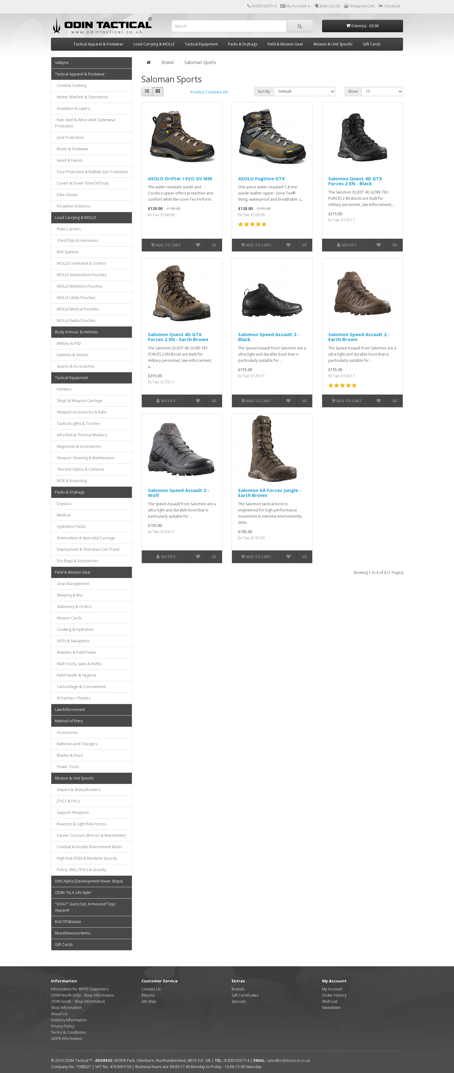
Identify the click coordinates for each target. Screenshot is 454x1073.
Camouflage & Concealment (80, 686)
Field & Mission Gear (285, 44)
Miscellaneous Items (72, 933)
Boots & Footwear (72, 149)
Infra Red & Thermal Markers (81, 435)
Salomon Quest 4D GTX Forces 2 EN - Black (355, 181)
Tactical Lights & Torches (77, 423)
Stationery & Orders (73, 606)
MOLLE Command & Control (80, 263)
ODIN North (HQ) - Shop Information (82, 995)
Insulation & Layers (72, 108)
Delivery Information (69, 1020)
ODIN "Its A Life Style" (73, 892)
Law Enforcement (70, 709)
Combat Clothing (70, 85)
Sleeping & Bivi (68, 595)
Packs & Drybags (242, 44)
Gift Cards (371, 44)
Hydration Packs (70, 526)
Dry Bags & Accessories (76, 560)
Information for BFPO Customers (79, 989)
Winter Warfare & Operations (81, 97)
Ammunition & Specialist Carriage (85, 538)
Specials (239, 1001)
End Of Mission (68, 921)
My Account (332, 989)
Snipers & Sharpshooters (77, 789)
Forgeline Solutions (72, 206)
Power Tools (67, 766)
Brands (238, 989)
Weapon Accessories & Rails (80, 412)
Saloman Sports (200, 62)
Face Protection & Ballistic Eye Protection (91, 171)
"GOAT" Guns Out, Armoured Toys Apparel (85, 907)
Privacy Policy (62, 1026)
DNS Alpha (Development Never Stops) (89, 881)
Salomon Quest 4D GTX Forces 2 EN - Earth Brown (178, 337)
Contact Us (151, 989)
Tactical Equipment (201, 44)
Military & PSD (68, 343)
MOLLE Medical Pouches (77, 309)
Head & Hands (68, 160)
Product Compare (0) (209, 92)
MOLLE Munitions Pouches (78, 286)
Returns (148, 995)
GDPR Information (66, 1038)
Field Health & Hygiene (75, 675)
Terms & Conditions (68, 1032)
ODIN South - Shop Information (78, 1001)
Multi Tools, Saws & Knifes (78, 663)
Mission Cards (68, 618)
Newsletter (331, 1007)
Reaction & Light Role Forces (80, 824)
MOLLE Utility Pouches (75, 297)
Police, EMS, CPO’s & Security (80, 869)
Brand (168, 62)
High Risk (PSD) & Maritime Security (86, 858)
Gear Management (72, 583)
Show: (353, 91)
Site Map (148, 1001)
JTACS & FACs (67, 801)
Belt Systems (67, 251)
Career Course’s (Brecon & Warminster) (90, 835)
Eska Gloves (66, 194)
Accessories (66, 732)
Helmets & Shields (71, 354)
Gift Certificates (245, 995)
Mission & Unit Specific (333, 44)
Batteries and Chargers (76, 743)
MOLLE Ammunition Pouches (81, 274)
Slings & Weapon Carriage (78, 400)
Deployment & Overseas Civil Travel (87, 549)
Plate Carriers (68, 229)
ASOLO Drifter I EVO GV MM (180, 178)
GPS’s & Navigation (72, 640)
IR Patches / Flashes (72, 698)
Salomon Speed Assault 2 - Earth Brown (359, 337)
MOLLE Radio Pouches (75, 320)
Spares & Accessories (75, 366)
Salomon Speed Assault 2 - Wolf (178, 492)
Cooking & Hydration (74, 629)
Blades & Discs (69, 755)
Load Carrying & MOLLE (153, 44)
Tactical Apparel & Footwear (98, 44)
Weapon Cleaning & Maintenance (85, 457)
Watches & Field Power (76, 652)
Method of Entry (69, 721)
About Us (59, 1013)
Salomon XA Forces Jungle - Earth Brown (269, 492)
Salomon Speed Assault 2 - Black (269, 337)
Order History (334, 995)
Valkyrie (62, 62)
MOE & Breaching (71, 480)
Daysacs (63, 503)
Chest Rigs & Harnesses (76, 240)
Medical (62, 515)
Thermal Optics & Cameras (79, 469)
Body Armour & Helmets (76, 332)
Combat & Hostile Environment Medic (88, 846)
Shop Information (66, 1007)
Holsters (63, 389)
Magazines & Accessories (78, 446)
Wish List (329, 1001)
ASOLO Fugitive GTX (261, 178)
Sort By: (264, 91)
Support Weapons (72, 812)
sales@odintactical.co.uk (288, 1060)
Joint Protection (69, 137)
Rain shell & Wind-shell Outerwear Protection (85, 123)
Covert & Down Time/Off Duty (82, 183)
